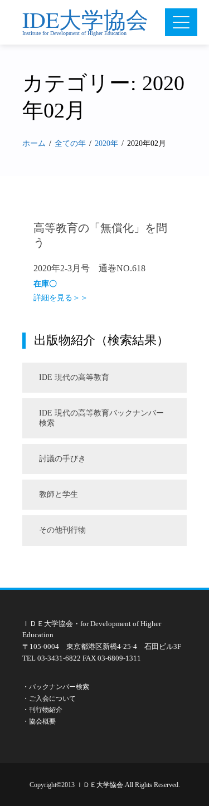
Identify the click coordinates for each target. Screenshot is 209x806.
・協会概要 (39, 721)
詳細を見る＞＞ (60, 298)
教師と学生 (58, 494)
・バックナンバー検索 (55, 687)
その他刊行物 (62, 530)
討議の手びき (62, 459)
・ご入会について (49, 698)
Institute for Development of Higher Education (74, 33)
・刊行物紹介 (42, 710)
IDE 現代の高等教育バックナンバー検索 (101, 418)
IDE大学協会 (85, 19)
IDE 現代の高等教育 (74, 377)
